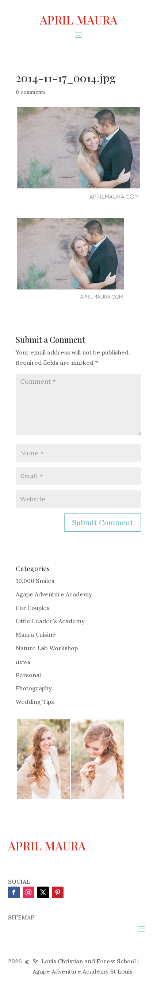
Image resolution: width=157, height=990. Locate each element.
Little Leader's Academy (50, 621)
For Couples (33, 607)
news (23, 661)
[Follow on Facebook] (14, 892)
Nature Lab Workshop (47, 648)
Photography (34, 688)
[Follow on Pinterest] (58, 892)
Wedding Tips (35, 701)
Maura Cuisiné (36, 634)
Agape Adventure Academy (54, 594)
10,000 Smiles (35, 580)
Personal (28, 675)
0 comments (31, 92)
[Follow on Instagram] (28, 892)
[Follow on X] (43, 892)
